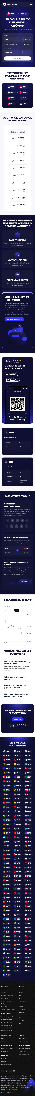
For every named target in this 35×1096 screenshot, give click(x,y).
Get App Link (17, 87)
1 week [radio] (11, 610)
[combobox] (28, 39)
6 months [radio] (23, 610)
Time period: (7, 606)
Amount (6, 35)
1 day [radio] (6, 610)
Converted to (7, 48)
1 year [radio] (29, 610)
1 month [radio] (17, 610)
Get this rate (17, 58)
